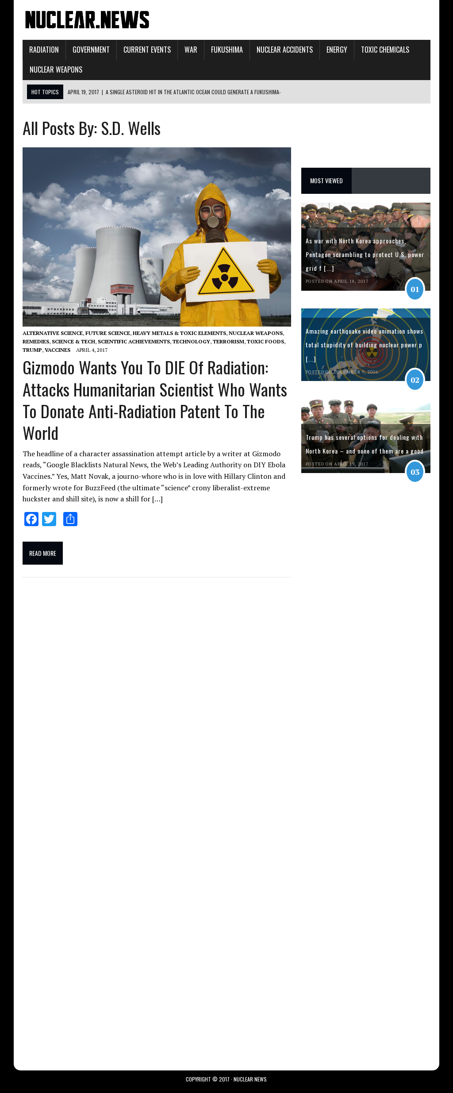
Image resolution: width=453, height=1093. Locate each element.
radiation (44, 49)
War (190, 49)
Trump (32, 349)
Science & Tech (73, 341)
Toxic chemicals (385, 49)
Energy (336, 49)
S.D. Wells (131, 127)
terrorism (228, 341)
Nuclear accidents (285, 49)
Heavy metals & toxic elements (179, 333)
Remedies (36, 341)
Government (91, 49)
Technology (191, 341)
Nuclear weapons (56, 69)
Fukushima (227, 49)
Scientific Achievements (134, 341)
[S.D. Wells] (87, 25)
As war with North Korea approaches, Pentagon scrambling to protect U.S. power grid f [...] (365, 254)
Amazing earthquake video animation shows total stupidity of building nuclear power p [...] (364, 344)
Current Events (147, 49)
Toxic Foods (265, 341)
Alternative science (53, 333)
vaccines (57, 349)
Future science (107, 333)
